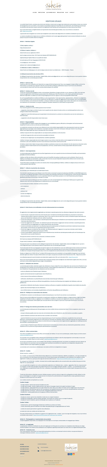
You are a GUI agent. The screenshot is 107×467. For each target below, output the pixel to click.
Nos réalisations (24, 446)
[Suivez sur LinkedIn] (71, 454)
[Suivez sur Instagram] (74, 454)
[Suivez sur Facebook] (69, 454)
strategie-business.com (59, 464)
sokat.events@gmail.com (26, 335)
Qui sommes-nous (51, 12)
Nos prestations (24, 448)
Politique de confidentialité (49, 460)
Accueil (35, 12)
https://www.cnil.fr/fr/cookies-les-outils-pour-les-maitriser (47, 415)
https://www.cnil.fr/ (27, 31)
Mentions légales (57, 460)
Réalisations (60, 12)
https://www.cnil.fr (73, 257)
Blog (66, 12)
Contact (71, 12)
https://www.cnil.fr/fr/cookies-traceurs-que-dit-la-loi (69, 358)
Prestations (41, 12)
